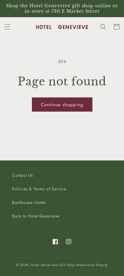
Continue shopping (62, 104)
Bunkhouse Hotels (29, 202)
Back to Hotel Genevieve (36, 216)
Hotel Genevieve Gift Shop (53, 264)
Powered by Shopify (92, 264)
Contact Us (22, 175)
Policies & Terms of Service (39, 189)
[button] (7, 26)
